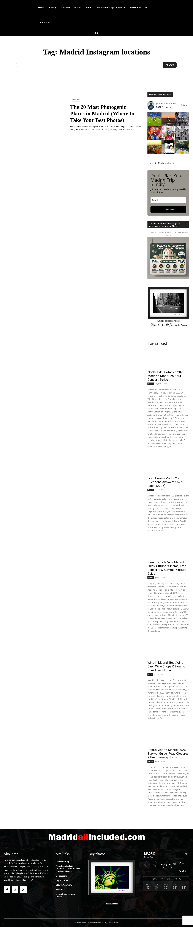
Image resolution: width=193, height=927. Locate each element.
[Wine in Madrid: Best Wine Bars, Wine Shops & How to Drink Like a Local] (168, 648)
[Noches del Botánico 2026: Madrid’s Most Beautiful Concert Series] (168, 357)
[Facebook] (7, 889)
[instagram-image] (154, 119)
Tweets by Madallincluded (160, 163)
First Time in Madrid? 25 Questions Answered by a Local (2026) (165, 482)
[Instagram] (15, 889)
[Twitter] (23, 889)
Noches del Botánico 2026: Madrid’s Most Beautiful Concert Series (166, 375)
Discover (76, 99)
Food (150, 674)
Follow (184, 105)
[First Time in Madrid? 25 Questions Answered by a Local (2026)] (168, 464)
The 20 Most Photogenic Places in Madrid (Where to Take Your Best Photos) (102, 113)
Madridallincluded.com (160, 94)
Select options (112, 904)
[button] (96, 33)
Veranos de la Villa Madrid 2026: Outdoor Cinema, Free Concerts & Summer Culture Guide (166, 567)
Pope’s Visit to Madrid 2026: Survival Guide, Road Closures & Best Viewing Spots (168, 753)
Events (150, 384)
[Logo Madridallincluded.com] (96, 836)
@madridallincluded (166, 103)
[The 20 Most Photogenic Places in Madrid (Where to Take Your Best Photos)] (35, 114)
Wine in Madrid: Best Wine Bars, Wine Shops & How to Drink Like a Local (166, 666)
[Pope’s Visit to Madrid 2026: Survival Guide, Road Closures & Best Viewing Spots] (168, 735)
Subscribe (168, 209)
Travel (150, 490)
